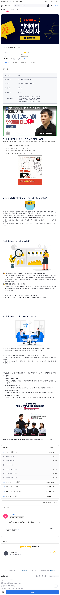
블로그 (52, 1)
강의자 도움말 (18, 570)
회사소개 (46, 1)
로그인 (52, 5)
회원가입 (57, 5)
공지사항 (12, 10)
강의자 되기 (52, 570)
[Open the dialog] (7, 11)
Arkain (20, 1)
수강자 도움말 (25, 570)
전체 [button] (4, 10)
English (2, 580)
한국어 (7, 580)
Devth (17, 1)
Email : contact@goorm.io (17, 588)
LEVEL (13, 1)
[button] (38, 52)
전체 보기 (52, 528)
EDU (10, 1)
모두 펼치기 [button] (52, 447)
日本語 (11, 580)
